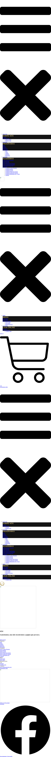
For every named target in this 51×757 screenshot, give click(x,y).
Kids (4, 145)
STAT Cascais (6, 162)
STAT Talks (5, 318)
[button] (25, 66)
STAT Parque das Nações (9, 163)
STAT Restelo (6, 161)
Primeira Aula (6, 138)
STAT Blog (5, 320)
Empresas (5, 148)
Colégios (5, 167)
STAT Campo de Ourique (9, 164)
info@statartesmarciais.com (5, 667)
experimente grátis (4, 387)
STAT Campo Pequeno (8, 160)
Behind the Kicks (7, 321)
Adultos (5, 147)
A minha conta (6, 330)
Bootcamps (5, 149)
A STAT (4, 137)
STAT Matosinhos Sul (8, 165)
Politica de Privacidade (5, 702)
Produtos (5, 329)
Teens (4, 146)
